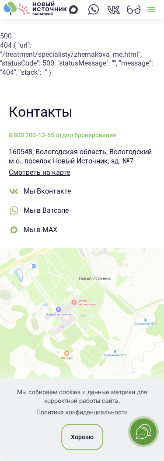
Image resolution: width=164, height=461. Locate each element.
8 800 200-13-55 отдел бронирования (62, 135)
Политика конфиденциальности (82, 412)
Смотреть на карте (39, 172)
